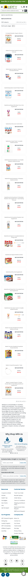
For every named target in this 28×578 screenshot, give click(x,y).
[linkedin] (22, 561)
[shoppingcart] (26, 7)
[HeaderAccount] (24, 7)
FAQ (2, 505)
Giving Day (4, 521)
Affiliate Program (6, 528)
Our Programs (5, 514)
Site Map (16, 528)
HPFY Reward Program (7, 518)
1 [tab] (11, 453)
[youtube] (5, 564)
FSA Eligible (4, 500)
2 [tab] (12, 453)
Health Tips (4, 498)
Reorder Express (18, 495)
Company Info (18, 514)
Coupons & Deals (6, 493)
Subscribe (23, 463)
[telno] (21, 7)
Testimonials (17, 526)
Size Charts (4, 503)
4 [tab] (15, 453)
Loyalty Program (5, 523)
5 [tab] (17, 453)
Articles (3, 495)
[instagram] (17, 561)
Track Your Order (18, 493)
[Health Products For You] (10, 7)
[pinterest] (22, 564)
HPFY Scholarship (6, 526)
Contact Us (17, 521)
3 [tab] (14, 453)
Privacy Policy (17, 531)
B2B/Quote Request (19, 511)
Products (5, 22)
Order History (17, 498)
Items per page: (6, 26)
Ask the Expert (5, 508)
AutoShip (3, 531)
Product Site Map (18, 533)
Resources (4, 489)
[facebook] (11, 561)
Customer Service (19, 489)
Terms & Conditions (19, 500)
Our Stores (17, 523)
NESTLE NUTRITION (6, 18)
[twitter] (5, 561)
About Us (16, 518)
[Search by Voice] (23, 11)
